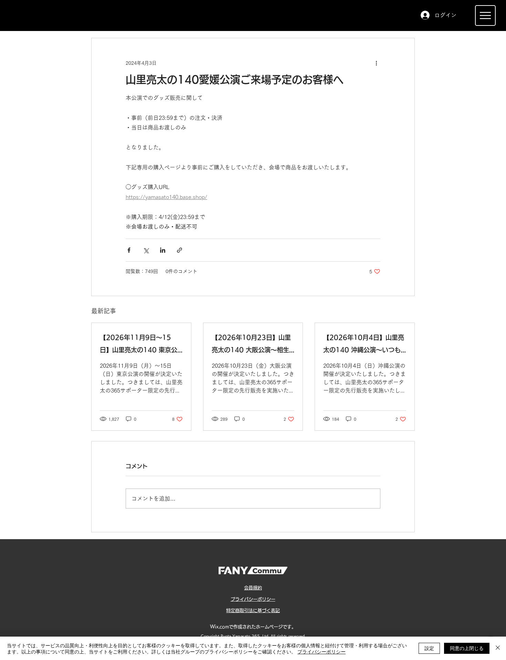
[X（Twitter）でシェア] (146, 250)
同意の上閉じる (467, 648)
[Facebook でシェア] (129, 250)
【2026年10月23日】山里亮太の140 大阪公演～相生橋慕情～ (251, 345)
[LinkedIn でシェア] (162, 250)
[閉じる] (498, 648)
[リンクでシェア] (179, 250)
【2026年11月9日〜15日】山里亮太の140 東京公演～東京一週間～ (138, 345)
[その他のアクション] (376, 63)
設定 (429, 648)
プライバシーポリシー (321, 651)
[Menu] (485, 15)
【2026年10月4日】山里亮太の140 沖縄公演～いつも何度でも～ (363, 345)
